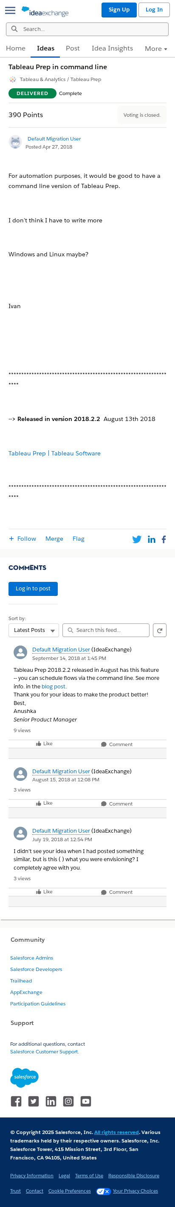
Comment (120, 744)
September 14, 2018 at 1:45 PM (69, 658)
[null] (61, 859)
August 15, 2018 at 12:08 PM (65, 779)
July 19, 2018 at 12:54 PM (62, 839)
